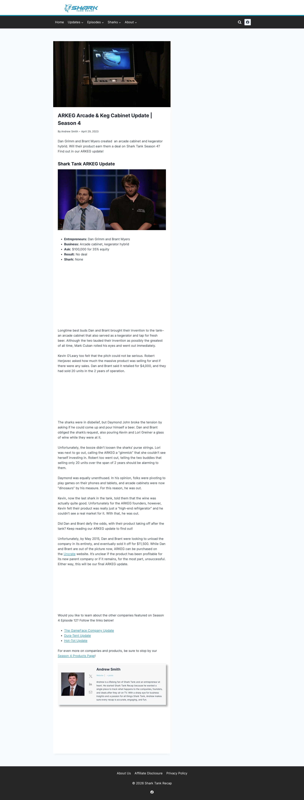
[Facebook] (247, 22)
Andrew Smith (69, 131)
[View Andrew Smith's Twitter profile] (90, 676)
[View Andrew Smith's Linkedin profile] (90, 684)
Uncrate (70, 554)
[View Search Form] (239, 22)
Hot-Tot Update (75, 641)
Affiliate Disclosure (149, 773)
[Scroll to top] (288, 759)
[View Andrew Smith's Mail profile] (90, 692)
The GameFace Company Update (89, 630)
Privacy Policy (176, 773)
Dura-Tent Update (77, 635)
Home (59, 22)
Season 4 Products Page (76, 656)
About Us (124, 773)
